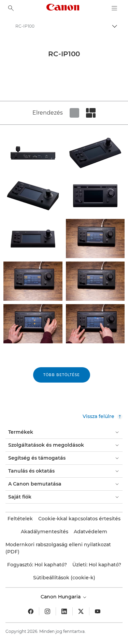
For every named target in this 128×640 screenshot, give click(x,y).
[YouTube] (97, 611)
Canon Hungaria (61, 597)
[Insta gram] (47, 611)
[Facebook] (30, 611)
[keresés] (10, 8)
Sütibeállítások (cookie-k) (64, 578)
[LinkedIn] (64, 611)
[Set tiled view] (74, 113)
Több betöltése (61, 375)
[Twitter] (81, 611)
